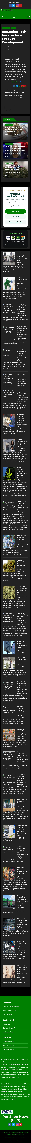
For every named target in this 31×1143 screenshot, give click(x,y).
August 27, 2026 (11, 134)
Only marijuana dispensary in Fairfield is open (21, 897)
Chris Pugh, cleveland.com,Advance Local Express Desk (22, 397)
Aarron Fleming (22, 357)
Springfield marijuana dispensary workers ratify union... (21, 710)
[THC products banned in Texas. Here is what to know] (9, 592)
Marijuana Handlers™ (9, 1028)
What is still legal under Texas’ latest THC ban (22, 920)
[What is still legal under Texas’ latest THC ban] (9, 924)
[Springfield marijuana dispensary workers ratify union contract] (9, 712)
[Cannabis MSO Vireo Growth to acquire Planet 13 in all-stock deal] (9, 947)
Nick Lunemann (22, 650)
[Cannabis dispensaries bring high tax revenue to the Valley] (9, 283)
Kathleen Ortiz (21, 806)
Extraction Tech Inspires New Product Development (14, 37)
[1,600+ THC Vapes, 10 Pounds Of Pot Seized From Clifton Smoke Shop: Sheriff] (9, 445)
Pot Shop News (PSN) (15, 1118)
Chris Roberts (21, 424)
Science (13, 27)
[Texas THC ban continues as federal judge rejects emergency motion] (9, 541)
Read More (16, 82)
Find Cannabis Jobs (15, 222)
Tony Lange (21, 569)
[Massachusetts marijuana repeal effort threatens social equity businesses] (9, 687)
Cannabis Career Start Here (11, 1006)
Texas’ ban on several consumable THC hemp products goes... (22, 871)
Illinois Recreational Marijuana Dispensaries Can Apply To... (22, 471)
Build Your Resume (8, 1041)
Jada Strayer (21, 782)
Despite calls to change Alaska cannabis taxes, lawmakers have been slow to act (15, 169)
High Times (21, 509)
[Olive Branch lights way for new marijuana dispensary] (9, 355)
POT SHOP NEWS (9, 1138)
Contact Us (19, 1141)
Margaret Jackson (22, 948)
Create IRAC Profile (8, 1049)
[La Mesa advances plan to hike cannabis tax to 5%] (9, 852)
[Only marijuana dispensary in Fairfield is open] (9, 901)
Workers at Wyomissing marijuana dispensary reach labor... (22, 256)
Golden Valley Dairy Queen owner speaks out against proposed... (22, 645)
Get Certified (15, 216)
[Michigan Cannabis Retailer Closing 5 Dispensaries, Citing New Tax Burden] (9, 566)
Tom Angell (21, 477)
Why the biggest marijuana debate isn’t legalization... (22, 391)
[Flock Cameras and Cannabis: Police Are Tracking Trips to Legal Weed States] (9, 507)
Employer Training (8, 1032)
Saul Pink (20, 736)
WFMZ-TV (20, 262)
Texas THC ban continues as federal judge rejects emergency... (21, 539)
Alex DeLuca (21, 833)
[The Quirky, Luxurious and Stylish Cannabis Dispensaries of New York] (9, 757)
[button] (25, 16)
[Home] (2, 17)
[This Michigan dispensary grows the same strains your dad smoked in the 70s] (9, 663)
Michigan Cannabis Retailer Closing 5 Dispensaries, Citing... (22, 563)
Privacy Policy (12, 1141)
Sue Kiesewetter (22, 901)
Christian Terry (21, 877)
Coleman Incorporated (18, 1134)
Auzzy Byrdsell (22, 689)
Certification (6, 1024)
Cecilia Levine (21, 446)
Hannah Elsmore (22, 854)
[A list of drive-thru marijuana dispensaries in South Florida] (9, 831)
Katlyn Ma (20, 924)
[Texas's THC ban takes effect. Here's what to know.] (9, 805)
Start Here (15, 211)
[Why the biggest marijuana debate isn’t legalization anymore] (9, 395)
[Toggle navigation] (14, 16)
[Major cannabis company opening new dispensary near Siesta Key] (9, 332)
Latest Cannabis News (9, 1010)
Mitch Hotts (21, 311)
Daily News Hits (6, 27)
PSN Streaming (7, 1014)
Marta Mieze (21, 715)
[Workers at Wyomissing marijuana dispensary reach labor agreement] (9, 258)
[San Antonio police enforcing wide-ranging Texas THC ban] (9, 735)
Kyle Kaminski (21, 664)
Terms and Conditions (21, 1138)
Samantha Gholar (22, 334)
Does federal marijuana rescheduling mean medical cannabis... (21, 418)
